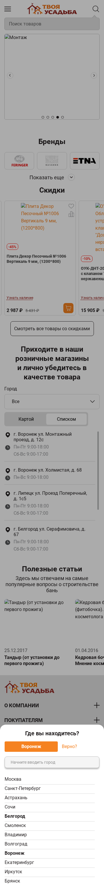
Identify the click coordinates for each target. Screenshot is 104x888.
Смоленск (15, 825)
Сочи (10, 807)
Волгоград (16, 844)
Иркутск (13, 871)
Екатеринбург (19, 862)
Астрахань (16, 797)
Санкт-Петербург (23, 788)
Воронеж (15, 853)
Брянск (12, 881)
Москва (13, 779)
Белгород (15, 816)
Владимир (16, 834)
